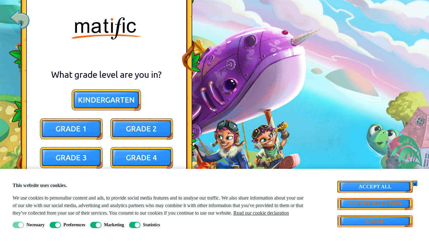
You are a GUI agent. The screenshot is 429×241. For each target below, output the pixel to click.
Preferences (74, 224)
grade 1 (71, 129)
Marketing (114, 224)
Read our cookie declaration (261, 213)
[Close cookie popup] (414, 183)
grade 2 (141, 129)
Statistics (151, 224)
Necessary (35, 224)
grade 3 (71, 157)
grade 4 (141, 157)
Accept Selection (375, 203)
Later (375, 221)
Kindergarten (106, 100)
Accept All (375, 186)
